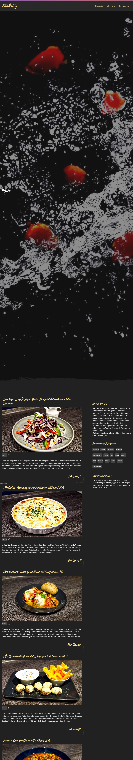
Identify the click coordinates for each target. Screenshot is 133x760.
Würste (106, 455)
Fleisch (4, 539)
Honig (117, 455)
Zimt (94, 461)
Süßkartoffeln (97, 466)
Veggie (4, 455)
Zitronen (100, 461)
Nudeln (103, 449)
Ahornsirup (110, 449)
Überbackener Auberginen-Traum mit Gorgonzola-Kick (33, 572)
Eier (111, 455)
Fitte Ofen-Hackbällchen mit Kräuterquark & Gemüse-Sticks (35, 656)
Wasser (123, 455)
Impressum (124, 6)
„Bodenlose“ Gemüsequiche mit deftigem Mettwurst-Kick (33, 488)
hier (107, 435)
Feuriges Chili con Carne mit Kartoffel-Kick (26, 740)
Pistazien (96, 449)
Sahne (107, 461)
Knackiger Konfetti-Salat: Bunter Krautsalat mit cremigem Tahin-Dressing (37, 401)
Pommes (120, 461)
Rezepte (99, 6)
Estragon (119, 449)
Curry (113, 461)
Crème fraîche (97, 455)
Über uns (111, 6)
